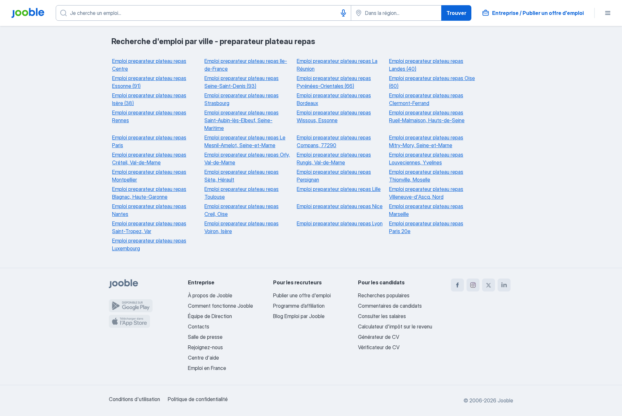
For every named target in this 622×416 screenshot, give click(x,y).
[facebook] (457, 285)
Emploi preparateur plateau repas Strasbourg (241, 99)
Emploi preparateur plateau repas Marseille (426, 210)
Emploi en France (207, 368)
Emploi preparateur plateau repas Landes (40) (426, 65)
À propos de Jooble (210, 295)
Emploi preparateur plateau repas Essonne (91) (149, 82)
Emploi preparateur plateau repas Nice (340, 206)
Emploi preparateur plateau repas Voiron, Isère (241, 227)
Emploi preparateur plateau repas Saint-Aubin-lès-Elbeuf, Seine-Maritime (241, 120)
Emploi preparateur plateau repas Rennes (149, 116)
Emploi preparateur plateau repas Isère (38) (149, 99)
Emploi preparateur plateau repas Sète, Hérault (241, 176)
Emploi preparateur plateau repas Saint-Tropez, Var (149, 227)
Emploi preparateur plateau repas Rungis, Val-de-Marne (334, 158)
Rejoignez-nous (205, 347)
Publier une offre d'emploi (302, 295)
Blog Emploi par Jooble (299, 316)
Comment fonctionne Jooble (220, 306)
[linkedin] (504, 285)
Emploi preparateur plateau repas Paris (149, 141)
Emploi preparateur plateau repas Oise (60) (432, 82)
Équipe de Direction (210, 316)
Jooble (505, 400)
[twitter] (488, 285)
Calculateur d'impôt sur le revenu (395, 326)
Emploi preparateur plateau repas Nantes (149, 210)
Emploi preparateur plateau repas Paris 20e (426, 227)
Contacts (198, 326)
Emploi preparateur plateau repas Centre (149, 65)
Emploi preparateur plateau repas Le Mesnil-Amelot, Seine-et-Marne (244, 141)
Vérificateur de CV (378, 347)
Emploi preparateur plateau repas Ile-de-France (245, 65)
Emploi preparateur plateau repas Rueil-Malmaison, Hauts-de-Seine (427, 116)
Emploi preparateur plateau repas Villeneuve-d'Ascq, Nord (426, 193)
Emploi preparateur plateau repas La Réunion (337, 65)
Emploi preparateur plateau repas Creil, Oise (241, 210)
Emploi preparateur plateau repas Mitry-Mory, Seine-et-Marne (426, 141)
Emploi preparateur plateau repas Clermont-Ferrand (426, 99)
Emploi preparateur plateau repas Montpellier (149, 176)
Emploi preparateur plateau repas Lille (339, 189)
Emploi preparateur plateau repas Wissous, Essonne (334, 116)
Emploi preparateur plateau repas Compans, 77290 (334, 141)
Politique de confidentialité (198, 399)
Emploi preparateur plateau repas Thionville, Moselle (426, 176)
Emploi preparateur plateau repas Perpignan (334, 176)
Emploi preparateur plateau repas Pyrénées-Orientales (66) (334, 82)
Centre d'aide (203, 357)
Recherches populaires (383, 295)
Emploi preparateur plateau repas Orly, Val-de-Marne (247, 158)
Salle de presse (205, 337)
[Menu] (608, 13)
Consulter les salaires (382, 316)
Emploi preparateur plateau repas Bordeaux (334, 99)
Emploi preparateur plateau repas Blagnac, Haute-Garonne (149, 193)
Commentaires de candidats (390, 306)
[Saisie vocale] (343, 12)
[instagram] (472, 285)
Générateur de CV (378, 337)
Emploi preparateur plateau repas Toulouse (241, 193)
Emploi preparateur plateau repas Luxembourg (149, 244)
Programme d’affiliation (299, 306)
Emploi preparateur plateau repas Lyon (340, 223)
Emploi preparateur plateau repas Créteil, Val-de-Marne (149, 158)
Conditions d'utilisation (134, 399)
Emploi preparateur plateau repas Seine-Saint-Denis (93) (241, 82)
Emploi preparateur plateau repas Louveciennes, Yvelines (426, 158)
